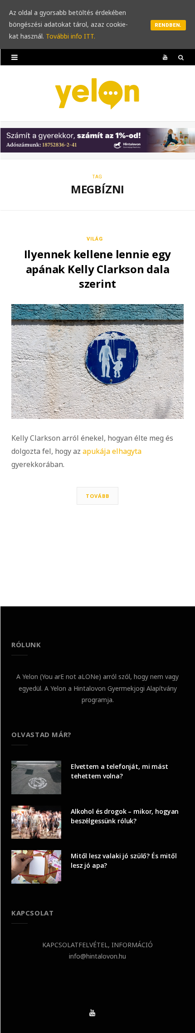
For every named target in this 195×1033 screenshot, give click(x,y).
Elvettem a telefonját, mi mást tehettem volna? (119, 771)
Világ (95, 239)
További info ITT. (70, 36)
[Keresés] (181, 57)
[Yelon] (97, 93)
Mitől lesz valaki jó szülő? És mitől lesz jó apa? (124, 860)
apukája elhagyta (112, 451)
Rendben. (168, 25)
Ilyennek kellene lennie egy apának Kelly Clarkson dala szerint (97, 268)
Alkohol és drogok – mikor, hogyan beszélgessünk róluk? (125, 816)
